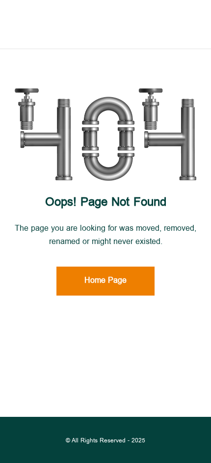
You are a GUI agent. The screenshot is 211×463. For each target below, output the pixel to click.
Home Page (105, 281)
